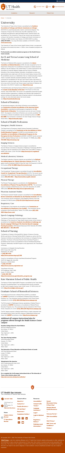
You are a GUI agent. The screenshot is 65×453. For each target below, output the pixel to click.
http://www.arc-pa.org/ (32, 200)
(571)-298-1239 (17, 300)
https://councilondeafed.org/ (11, 99)
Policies (49, 428)
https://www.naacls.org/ (24, 165)
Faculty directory (22, 406)
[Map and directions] (2, 406)
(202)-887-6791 (6, 253)
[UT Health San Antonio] (10, 7)
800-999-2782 (12, 188)
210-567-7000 (8, 399)
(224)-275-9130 (6, 264)
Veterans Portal (51, 414)
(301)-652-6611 (9, 177)
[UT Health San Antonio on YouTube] (23, 423)
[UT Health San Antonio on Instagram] (23, 419)
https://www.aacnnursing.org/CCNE (11, 255)
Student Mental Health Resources (52, 408)
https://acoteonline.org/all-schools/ (25, 177)
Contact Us (20, 404)
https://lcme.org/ (28, 85)
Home (2, 18)
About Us (20, 401)
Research (32, 13)
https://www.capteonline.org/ (25, 188)
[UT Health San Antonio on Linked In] (26, 419)
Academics (14, 13)
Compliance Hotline (23, 414)
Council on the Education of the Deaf (13, 89)
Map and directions (9, 408)
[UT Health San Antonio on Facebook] (19, 419)
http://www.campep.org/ (29, 300)
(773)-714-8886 (12, 165)
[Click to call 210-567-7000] (2, 399)
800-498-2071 (5, 228)
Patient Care (50, 13)
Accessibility (37, 401)
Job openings (21, 409)
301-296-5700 (15, 228)
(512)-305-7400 (6, 274)
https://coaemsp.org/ (13, 140)
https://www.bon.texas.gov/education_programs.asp (16, 276)
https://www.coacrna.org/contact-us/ (12, 266)
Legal (35, 413)
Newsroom (20, 411)
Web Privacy (50, 421)
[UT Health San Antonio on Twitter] (19, 423)
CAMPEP (5, 296)
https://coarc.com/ (9, 212)
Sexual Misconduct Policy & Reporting (52, 403)
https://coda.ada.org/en (15, 118)
